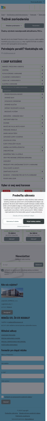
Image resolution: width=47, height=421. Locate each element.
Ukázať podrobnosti (23, 226)
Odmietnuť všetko (12, 221)
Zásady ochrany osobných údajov (23, 215)
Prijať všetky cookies (34, 221)
